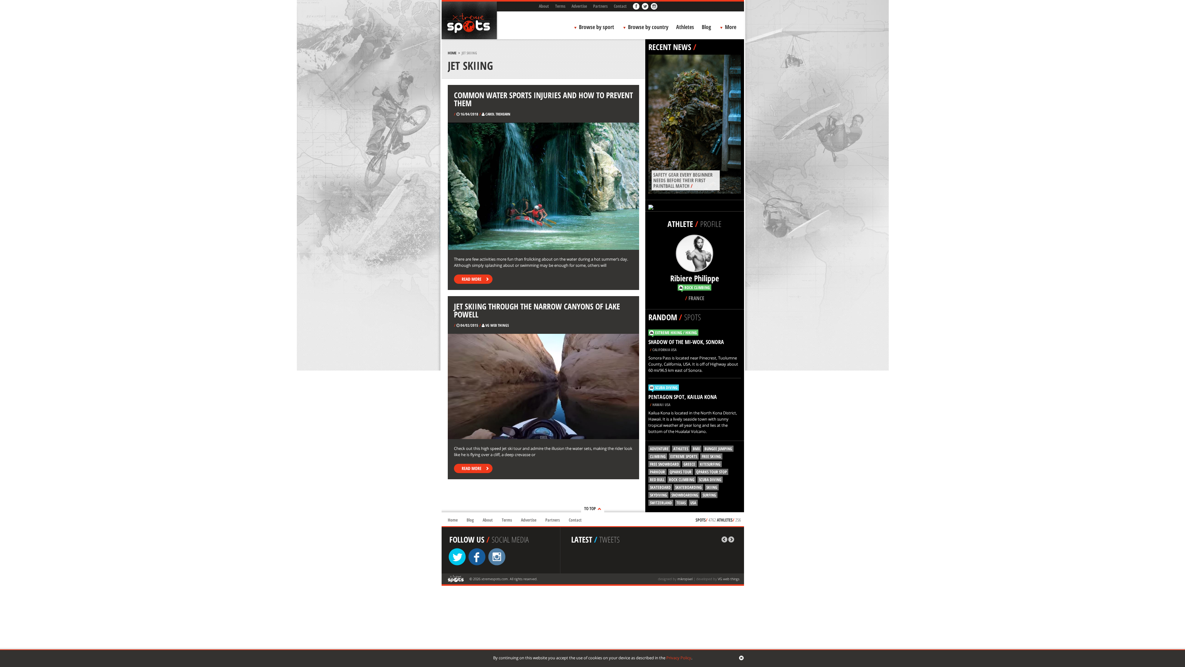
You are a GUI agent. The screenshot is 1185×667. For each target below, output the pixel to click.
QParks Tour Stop (711, 472)
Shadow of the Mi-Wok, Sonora (686, 342)
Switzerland (661, 502)
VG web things (728, 579)
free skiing (711, 456)
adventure (659, 448)
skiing (711, 487)
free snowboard (664, 464)
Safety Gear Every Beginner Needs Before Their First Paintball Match (683, 180)
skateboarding (688, 487)
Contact (620, 6)
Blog (706, 27)
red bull (657, 479)
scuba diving (710, 479)
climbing (658, 456)
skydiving (658, 495)
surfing (709, 495)
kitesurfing (710, 464)
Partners (600, 6)
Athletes (685, 27)
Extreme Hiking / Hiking (676, 332)
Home (452, 53)
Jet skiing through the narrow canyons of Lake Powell (537, 310)
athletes (680, 448)
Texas (681, 502)
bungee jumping (718, 448)
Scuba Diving (666, 387)
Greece (689, 464)
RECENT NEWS (669, 46)
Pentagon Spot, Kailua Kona (682, 397)
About (544, 6)
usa (693, 502)
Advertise (579, 6)
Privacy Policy (678, 658)
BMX (696, 448)
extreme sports (683, 456)
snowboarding (685, 495)
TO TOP (590, 508)
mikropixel (684, 579)
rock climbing (681, 479)
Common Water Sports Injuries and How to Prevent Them (543, 99)
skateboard (660, 487)
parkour (657, 472)
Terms (560, 6)
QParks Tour (681, 472)
